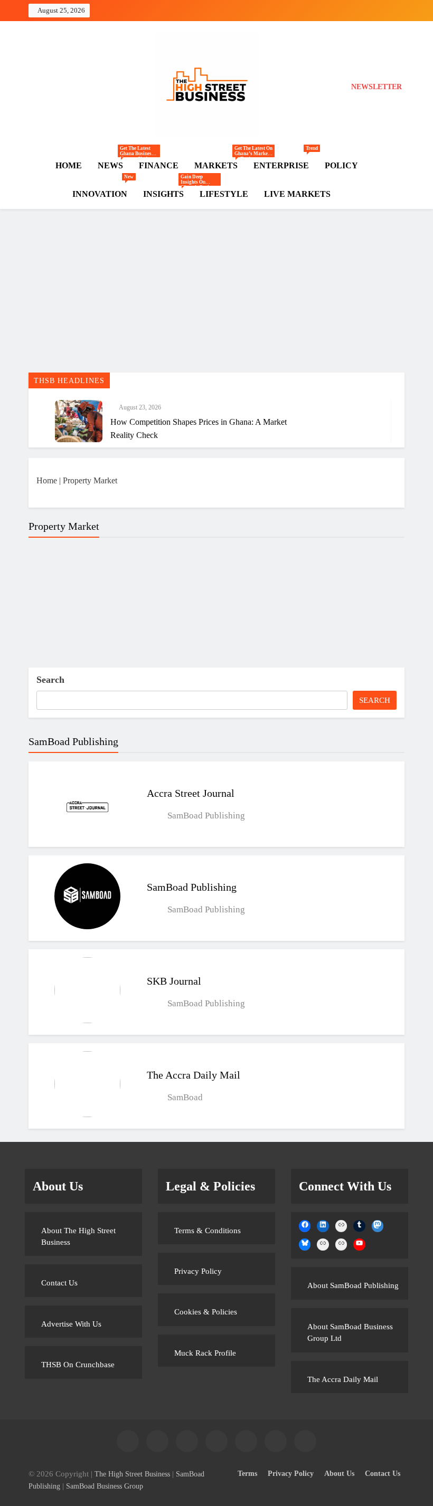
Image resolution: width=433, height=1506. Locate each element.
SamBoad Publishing (192, 887)
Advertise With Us (71, 1324)
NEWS (114, 165)
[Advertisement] (216, 293)
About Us (339, 1473)
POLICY (341, 165)
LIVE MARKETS (297, 193)
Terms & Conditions (207, 1230)
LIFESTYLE (224, 193)
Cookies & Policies (205, 1312)
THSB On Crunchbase (78, 1364)
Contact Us (59, 1283)
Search (50, 679)
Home (46, 480)
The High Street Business (132, 1474)
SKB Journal (174, 981)
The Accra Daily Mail (193, 1075)
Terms (247, 1473)
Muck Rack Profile (205, 1353)
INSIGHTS (167, 194)
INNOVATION (103, 189)
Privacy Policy (198, 1271)
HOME (68, 165)
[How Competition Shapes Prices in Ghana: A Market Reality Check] (78, 421)
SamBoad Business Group (104, 1486)
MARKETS (220, 165)
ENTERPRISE (285, 160)
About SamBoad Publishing (353, 1285)
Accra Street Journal (190, 793)
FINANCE (158, 165)
